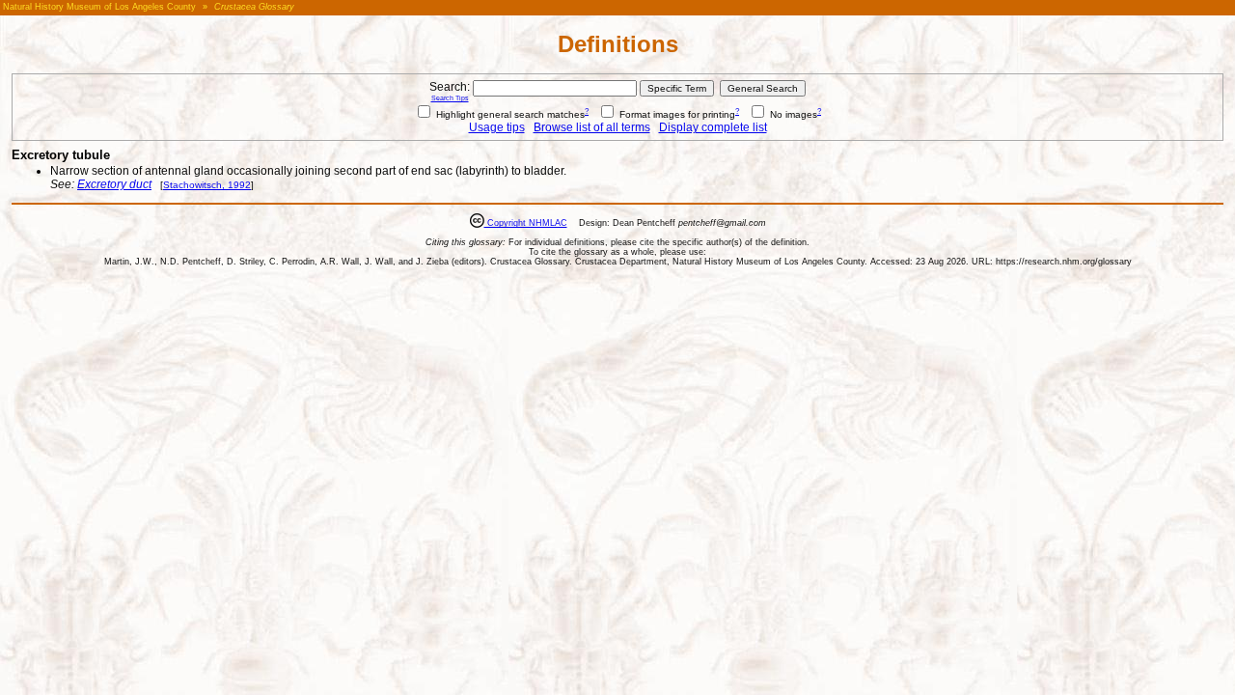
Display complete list (713, 127)
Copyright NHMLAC (525, 223)
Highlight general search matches (509, 114)
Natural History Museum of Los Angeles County (99, 7)
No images (792, 114)
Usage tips (497, 127)
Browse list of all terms (592, 127)
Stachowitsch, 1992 (207, 185)
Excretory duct (114, 184)
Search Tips (450, 98)
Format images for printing (676, 114)
